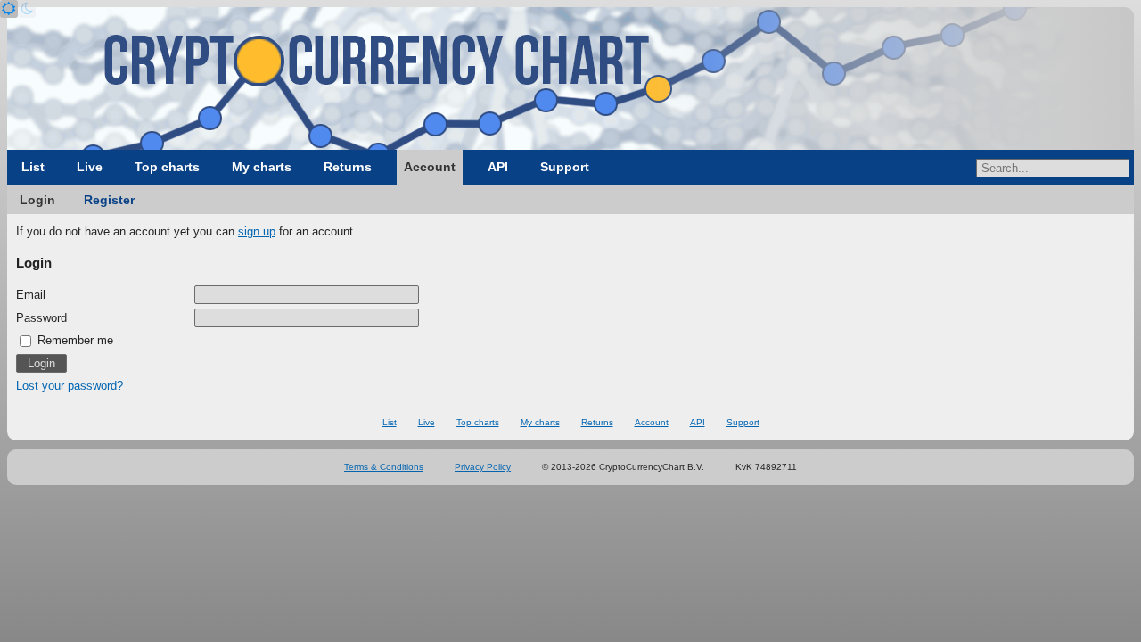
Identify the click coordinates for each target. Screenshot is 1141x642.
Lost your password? (69, 385)
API (498, 167)
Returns (348, 167)
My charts (261, 167)
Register (109, 200)
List (33, 167)
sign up (256, 231)
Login (37, 200)
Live (90, 167)
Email (30, 294)
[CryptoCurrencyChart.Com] (570, 78)
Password (41, 318)
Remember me (73, 340)
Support (564, 167)
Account (430, 167)
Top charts (167, 167)
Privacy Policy (483, 467)
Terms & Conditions (383, 467)
